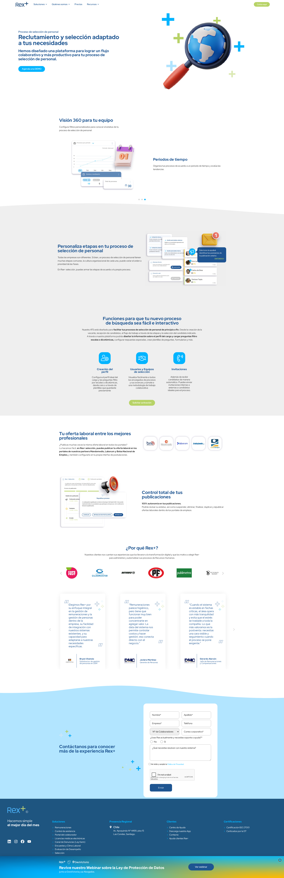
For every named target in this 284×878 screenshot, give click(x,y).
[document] (142, 439)
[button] (280, 860)
